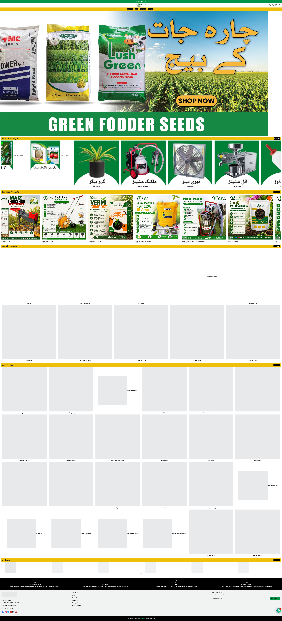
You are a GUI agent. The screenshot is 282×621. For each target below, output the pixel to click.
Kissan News (130, 9)
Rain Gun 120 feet (177, 241)
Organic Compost (131, 241)
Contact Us (143, 9)
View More (277, 138)
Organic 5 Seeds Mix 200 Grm (274, 241)
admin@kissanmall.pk (10, 605)
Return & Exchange (77, 608)
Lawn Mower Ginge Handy (226, 241)
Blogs (136, 9)
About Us (151, 9)
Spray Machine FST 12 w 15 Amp (41, 241)
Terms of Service (76, 605)
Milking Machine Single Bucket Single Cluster (91, 241)
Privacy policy (75, 603)
